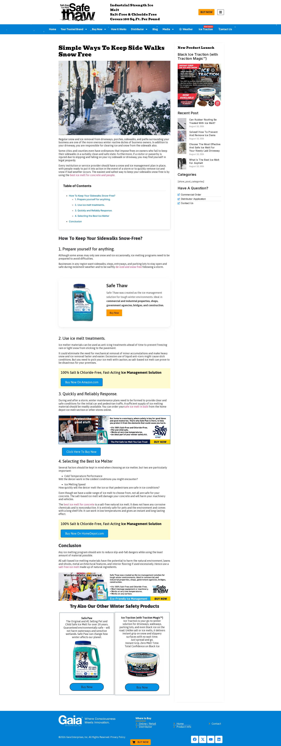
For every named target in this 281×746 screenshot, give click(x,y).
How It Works (118, 29)
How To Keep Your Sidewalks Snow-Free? (92, 195)
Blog (155, 29)
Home (52, 29)
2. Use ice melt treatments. (90, 204)
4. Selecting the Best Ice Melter (92, 215)
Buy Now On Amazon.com (81, 382)
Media (166, 29)
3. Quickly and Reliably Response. (93, 210)
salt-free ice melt (69, 567)
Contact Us (225, 29)
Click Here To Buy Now (81, 451)
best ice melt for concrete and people (92, 175)
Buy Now (97, 29)
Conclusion (75, 221)
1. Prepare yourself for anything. (93, 199)
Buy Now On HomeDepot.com (84, 533)
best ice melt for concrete (79, 504)
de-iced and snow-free (129, 266)
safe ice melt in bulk (136, 406)
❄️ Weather (186, 29)
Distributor (137, 29)
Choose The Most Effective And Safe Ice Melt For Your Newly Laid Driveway (205, 147)
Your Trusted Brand (72, 29)
